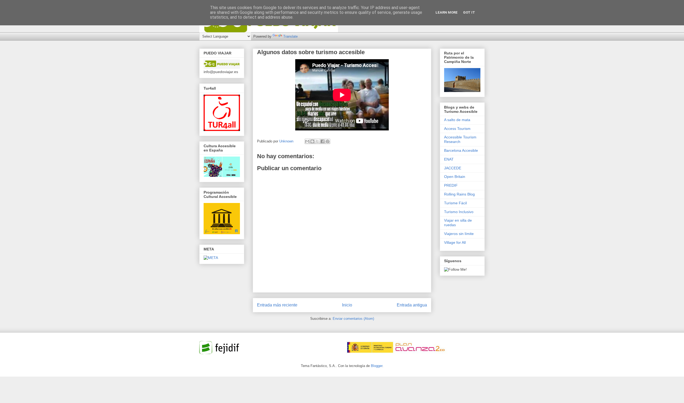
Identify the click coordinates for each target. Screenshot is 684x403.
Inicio (347, 305)
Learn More (447, 12)
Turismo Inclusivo (458, 212)
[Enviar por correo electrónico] (307, 141)
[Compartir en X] (317, 141)
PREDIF (451, 185)
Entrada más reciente (277, 305)
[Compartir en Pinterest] (327, 141)
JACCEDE (452, 168)
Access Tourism (457, 128)
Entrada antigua (412, 305)
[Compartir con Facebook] (322, 141)
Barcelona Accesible (461, 150)
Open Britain (454, 176)
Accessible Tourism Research (460, 139)
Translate (290, 36)
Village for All (455, 242)
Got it (469, 12)
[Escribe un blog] (312, 141)
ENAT (449, 159)
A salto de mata (457, 120)
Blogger (376, 366)
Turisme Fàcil (455, 203)
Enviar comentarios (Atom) (353, 319)
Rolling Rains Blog (459, 194)
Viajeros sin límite (459, 234)
